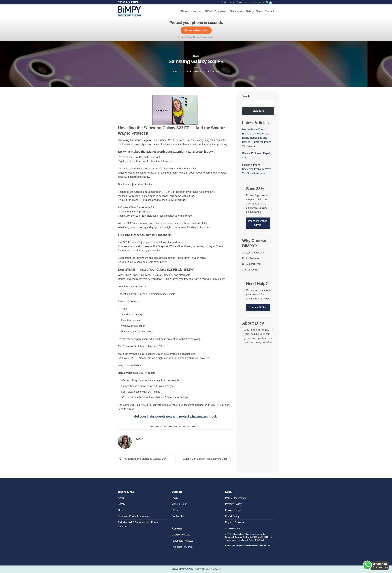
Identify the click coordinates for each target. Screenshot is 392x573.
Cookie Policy (233, 510)
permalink (196, 426)
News (259, 11)
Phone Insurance (190, 11)
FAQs (175, 510)
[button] (252, 2)
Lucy (216, 71)
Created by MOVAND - (183, 568)
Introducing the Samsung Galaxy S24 (144, 458)
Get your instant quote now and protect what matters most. (175, 416)
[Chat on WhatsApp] (376, 565)
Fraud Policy (232, 516)
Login (175, 498)
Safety (250, 11)
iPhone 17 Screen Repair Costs (256, 155)
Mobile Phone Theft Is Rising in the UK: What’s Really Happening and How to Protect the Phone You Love (256, 138)
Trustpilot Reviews (182, 546)
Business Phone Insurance (133, 516)
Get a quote (237, 11)
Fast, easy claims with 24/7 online (140, 391)
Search (246, 96)
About (121, 498)
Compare (220, 11)
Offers (209, 11)
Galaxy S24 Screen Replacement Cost (205, 458)
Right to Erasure (234, 522)
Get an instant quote (196, 30)
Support (240, 2)
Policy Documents (235, 498)
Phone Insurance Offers (257, 223)
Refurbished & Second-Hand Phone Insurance (138, 524)
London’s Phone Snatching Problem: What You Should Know (256, 169)
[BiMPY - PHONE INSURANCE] (129, 11)
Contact (269, 11)
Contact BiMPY (257, 307)
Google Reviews (181, 534)
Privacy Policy (233, 504)
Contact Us (178, 516)
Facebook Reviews (182, 540)
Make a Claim (227, 2)
